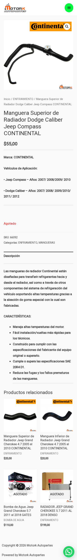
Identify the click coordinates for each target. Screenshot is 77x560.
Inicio (7, 99)
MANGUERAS (47, 243)
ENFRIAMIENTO (23, 99)
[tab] (38, 256)
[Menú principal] (69, 7)
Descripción (12, 256)
